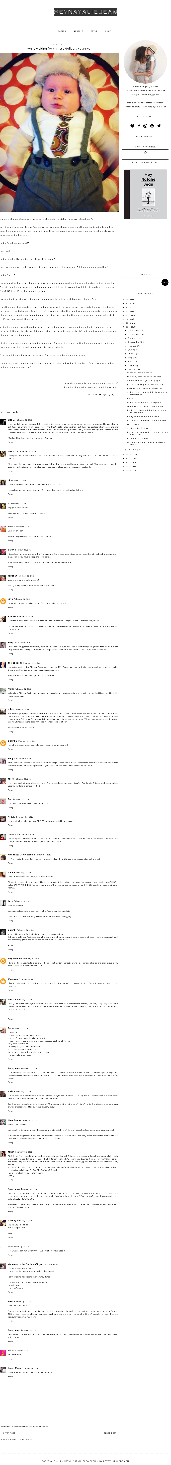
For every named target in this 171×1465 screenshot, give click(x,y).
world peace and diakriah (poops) (144, 402)
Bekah (11, 1091)
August (132, 346)
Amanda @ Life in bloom (20, 855)
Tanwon (12, 834)
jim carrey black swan (32, 355)
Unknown (13, 979)
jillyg (10, 599)
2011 (128, 327)
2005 (129, 470)
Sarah (11, 550)
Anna (10, 526)
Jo (9, 503)
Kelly (10, 758)
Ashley (11, 817)
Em (9, 1028)
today (130, 398)
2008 (129, 462)
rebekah (12, 576)
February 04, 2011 (29, 1330)
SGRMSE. (12, 741)
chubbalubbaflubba (137, 428)
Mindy (11, 1152)
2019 (128, 299)
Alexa (11, 689)
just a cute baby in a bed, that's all (145, 384)
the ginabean (15, 663)
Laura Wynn (14, 1368)
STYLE (94, 31)
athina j (12, 1220)
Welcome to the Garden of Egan (25, 1264)
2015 (128, 311)
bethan (12, 999)
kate (10, 901)
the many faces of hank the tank (144, 377)
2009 (129, 458)
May (130, 357)
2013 (128, 319)
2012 (129, 323)
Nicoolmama (14, 1120)
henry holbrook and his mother (143, 416)
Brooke (12, 616)
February (133, 369)
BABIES (62, 31)
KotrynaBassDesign (116, 1461)
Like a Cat (13, 451)
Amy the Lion (15, 959)
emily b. (12, 930)
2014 (128, 315)
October (132, 338)
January (132, 450)
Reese (11, 1301)
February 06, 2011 (20, 1350)
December (134, 330)
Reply (10, 442)
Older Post (110, 1433)
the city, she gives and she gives (144, 388)
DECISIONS (133, 424)
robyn (11, 709)
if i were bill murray (137, 438)
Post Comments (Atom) (22, 1439)
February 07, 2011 (30, 1368)
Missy (11, 779)
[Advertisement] (145, 246)
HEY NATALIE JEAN (70, 1461)
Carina (11, 872)
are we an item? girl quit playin (144, 380)
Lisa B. (11, 420)
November (134, 334)
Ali (9, 1350)
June (131, 353)
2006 (129, 466)
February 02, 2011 (22, 758)
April (131, 361)
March (131, 365)
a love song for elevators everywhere (146, 420)
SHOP (108, 31)
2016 (129, 307)
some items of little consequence (145, 406)
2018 (129, 303)
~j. (9, 480)
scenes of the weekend (139, 373)
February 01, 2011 (24, 420)
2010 (129, 454)
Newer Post (8, 1433)
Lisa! (10, 1246)
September (134, 342)
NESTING (78, 31)
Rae (10, 799)
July (130, 350)
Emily (11, 642)
